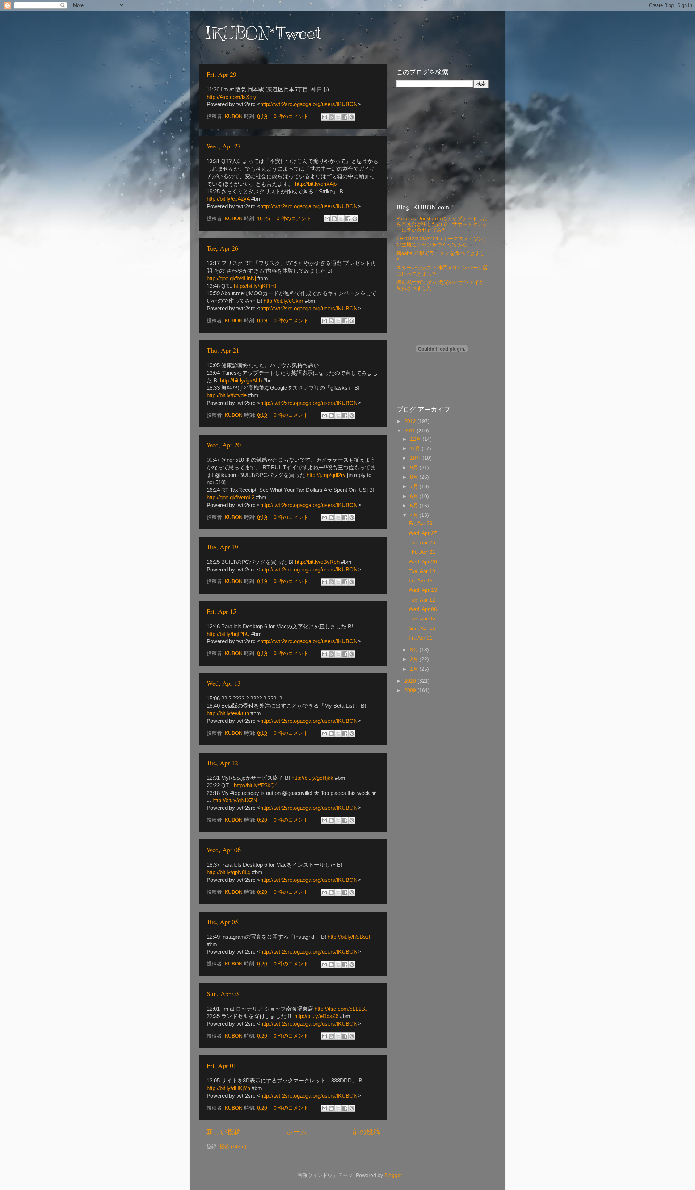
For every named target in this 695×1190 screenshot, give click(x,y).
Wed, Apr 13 (224, 683)
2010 (410, 681)
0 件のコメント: (292, 116)
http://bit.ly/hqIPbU (228, 634)
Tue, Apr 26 (222, 248)
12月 (416, 439)
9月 (415, 467)
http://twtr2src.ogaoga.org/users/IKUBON (309, 104)
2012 (410, 421)
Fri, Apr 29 (221, 74)
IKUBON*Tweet (263, 33)
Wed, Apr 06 (224, 849)
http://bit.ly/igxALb (241, 381)
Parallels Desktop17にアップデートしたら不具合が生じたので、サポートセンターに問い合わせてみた (442, 224)
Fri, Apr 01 (221, 1065)
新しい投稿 (223, 1132)
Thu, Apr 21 (223, 350)
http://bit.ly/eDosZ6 (316, 1016)
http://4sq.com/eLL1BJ (341, 1009)
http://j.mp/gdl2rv (326, 475)
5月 (415, 505)
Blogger (393, 1175)
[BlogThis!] (331, 117)
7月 (415, 486)
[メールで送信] (324, 117)
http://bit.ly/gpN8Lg (228, 872)
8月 (415, 477)
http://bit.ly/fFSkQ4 (256, 785)
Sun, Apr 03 (223, 993)
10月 (416, 458)
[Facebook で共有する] (345, 117)
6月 (415, 496)
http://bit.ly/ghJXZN (234, 800)
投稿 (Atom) (233, 1146)
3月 (415, 650)
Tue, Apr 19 (222, 546)
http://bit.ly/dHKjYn (228, 1088)
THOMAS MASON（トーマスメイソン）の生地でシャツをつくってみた (442, 241)
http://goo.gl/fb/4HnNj (231, 278)
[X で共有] (338, 117)
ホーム (296, 1132)
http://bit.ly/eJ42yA (228, 199)
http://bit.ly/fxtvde (227, 395)
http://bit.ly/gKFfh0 (255, 286)
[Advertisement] (441, 144)
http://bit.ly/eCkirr (283, 301)
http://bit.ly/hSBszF (350, 937)
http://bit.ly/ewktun (228, 713)
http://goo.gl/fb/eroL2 (230, 497)
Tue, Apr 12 (222, 762)
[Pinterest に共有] (351, 117)
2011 (410, 430)
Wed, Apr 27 (224, 146)
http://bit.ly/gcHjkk (312, 778)
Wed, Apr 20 (224, 444)
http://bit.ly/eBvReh (317, 562)
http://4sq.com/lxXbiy (231, 97)
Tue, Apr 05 (222, 921)
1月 (415, 669)
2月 (415, 659)
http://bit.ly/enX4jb (316, 184)
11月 (416, 448)
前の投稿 (366, 1132)
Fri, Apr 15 (221, 611)
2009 (410, 690)
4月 (415, 515)
